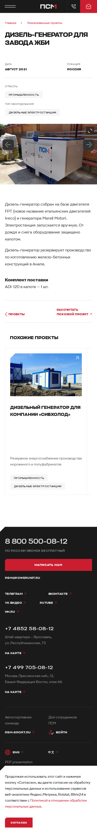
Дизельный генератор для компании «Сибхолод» (45, 411)
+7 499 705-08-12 (29, 667)
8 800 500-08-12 (36, 541)
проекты (16, 314)
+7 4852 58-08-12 (29, 628)
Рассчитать (73, 312)
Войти (61, 732)
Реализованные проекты (44, 23)
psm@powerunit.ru (22, 578)
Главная (10, 23)
